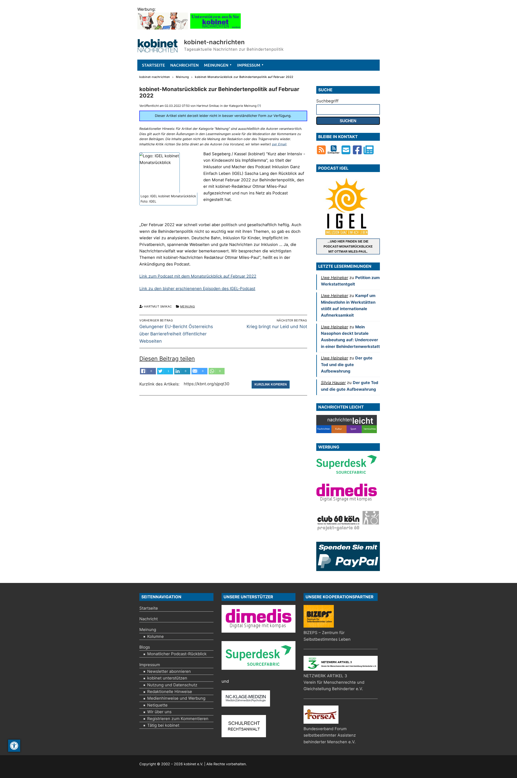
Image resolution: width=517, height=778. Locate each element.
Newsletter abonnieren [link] (169, 671)
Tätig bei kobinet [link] (163, 725)
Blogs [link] (144, 647)
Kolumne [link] (155, 636)
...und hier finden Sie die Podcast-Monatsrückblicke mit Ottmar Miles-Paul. (348, 246)
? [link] (259, 106)
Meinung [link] (187, 306)
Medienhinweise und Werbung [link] (176, 698)
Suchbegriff (327, 101)
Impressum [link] (149, 664)
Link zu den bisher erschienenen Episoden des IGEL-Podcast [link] (197, 288)
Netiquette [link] (157, 705)
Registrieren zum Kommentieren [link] (177, 718)
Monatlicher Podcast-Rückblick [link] (177, 653)
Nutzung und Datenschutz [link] (172, 684)
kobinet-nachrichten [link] (214, 42)
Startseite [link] (148, 608)
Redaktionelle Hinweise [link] (169, 691)
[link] (14, 746)
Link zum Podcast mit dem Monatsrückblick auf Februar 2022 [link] (197, 276)
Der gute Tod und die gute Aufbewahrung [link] (346, 365)
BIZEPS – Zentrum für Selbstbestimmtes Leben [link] (327, 636)
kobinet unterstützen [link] (167, 678)
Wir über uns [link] (159, 711)
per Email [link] (279, 144)
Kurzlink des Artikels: (160, 384)
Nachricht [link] (148, 618)
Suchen (348, 121)
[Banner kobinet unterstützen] (215, 28)
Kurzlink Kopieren (270, 384)
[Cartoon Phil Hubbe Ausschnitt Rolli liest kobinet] (162, 28)
